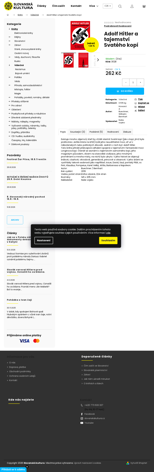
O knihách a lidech (93, 383)
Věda (17, 81)
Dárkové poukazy (20, 144)
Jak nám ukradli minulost (97, 379)
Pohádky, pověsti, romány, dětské (31, 97)
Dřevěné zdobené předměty (26, 117)
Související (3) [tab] (77, 131)
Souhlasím (108, 240)
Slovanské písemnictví (95, 370)
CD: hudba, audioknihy (23, 136)
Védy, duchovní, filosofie (27, 57)
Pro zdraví (16, 105)
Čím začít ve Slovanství (96, 365)
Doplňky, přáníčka (20, 132)
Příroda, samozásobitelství (28, 85)
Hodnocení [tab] (113, 131)
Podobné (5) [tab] (96, 131)
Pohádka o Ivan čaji (19, 300)
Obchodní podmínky (20, 371)
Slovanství (19, 41)
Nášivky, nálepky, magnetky (25, 121)
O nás (12, 362)
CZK (107, 5)
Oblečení (16, 109)
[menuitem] (41, 6)
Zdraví (17, 45)
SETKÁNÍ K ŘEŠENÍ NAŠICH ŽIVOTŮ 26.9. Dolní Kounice (27, 178)
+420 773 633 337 (94, 405)
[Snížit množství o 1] (125, 82)
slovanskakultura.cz (95, 418)
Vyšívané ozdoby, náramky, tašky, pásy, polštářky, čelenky (29, 127)
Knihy (14, 29)
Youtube (89, 422)
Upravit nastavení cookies (87, 462)
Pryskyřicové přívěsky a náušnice (28, 113)
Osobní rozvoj (21, 53)
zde (108, 232)
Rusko (17, 61)
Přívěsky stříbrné (20, 101)
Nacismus (20, 69)
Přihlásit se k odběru (13, 469)
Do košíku (127, 91)
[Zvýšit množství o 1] (140, 82)
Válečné (19, 65)
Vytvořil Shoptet (138, 463)
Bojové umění (22, 73)
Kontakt (13, 380)
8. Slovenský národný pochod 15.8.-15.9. (26, 198)
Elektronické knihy (23, 33)
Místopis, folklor (22, 89)
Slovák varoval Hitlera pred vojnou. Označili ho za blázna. (26, 271)
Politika (18, 77)
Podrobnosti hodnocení (117, 26)
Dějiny (17, 36)
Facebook (90, 413)
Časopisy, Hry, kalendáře (24, 140)
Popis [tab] (63, 131)
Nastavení (44, 240)
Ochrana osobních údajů (22, 375)
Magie (17, 93)
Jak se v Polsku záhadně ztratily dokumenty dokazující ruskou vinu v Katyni (29, 239)
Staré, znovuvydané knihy (27, 49)
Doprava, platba (17, 367)
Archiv (15, 219)
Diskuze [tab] (127, 131)
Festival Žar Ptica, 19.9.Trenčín (26, 159)
